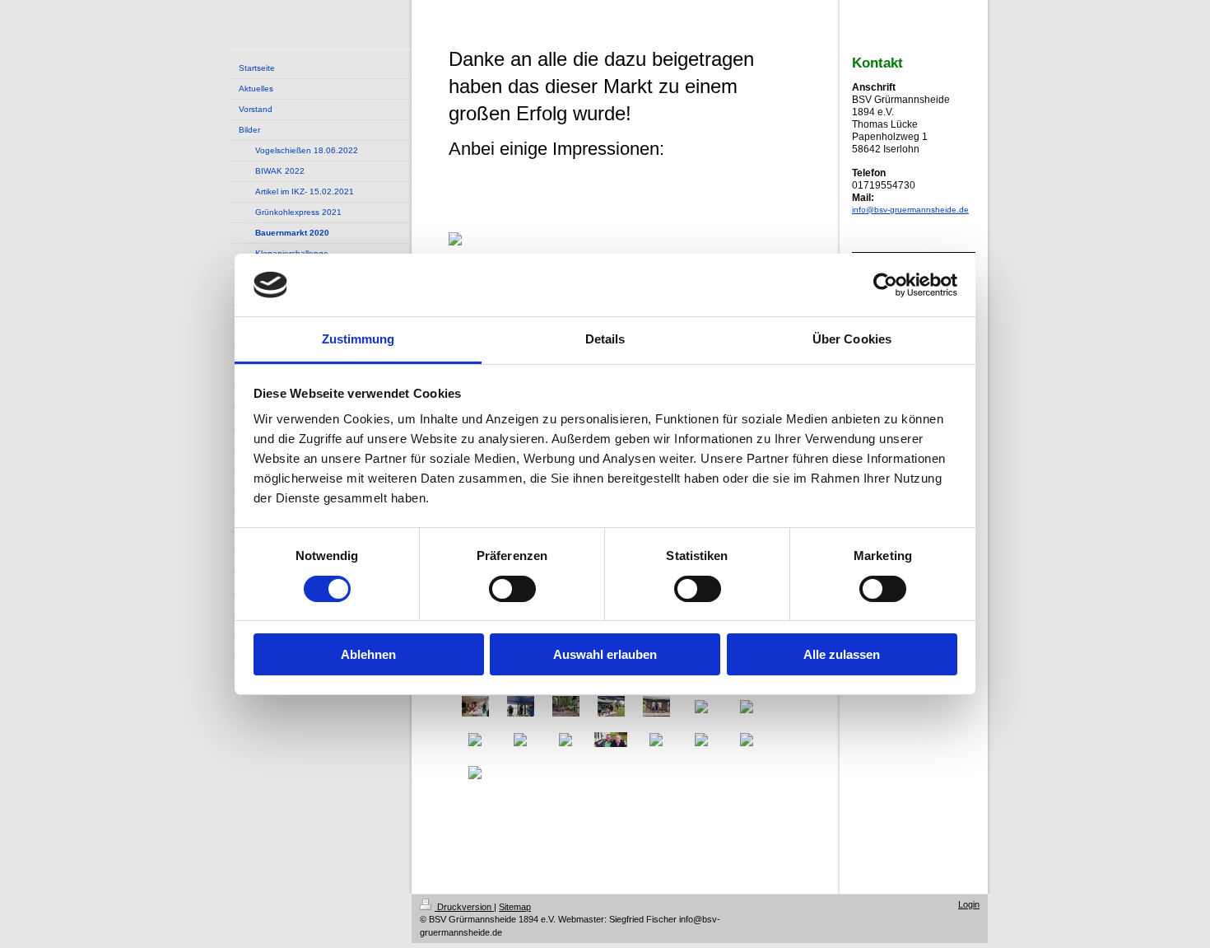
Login (969, 904)
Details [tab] (605, 339)
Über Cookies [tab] (851, 339)
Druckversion (464, 907)
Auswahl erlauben (605, 654)
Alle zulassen (841, 654)
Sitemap (515, 907)
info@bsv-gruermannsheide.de (910, 209)
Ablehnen (368, 654)
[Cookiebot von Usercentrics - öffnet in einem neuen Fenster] (885, 285)
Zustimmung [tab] (358, 339)
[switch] (512, 589)
